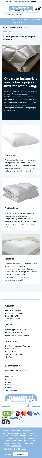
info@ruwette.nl (14, 332)
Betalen (8, 379)
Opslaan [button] (8, 454)
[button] (5, 449)
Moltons (9, 259)
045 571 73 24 (13, 324)
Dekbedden (12, 208)
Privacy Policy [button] (16, 446)
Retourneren (10, 385)
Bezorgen (9, 382)
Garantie (8, 388)
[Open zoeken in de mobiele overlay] (21, 14)
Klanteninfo (9, 377)
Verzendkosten (11, 390)
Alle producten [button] (3, 9)
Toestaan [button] (20, 454)
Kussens (10, 155)
